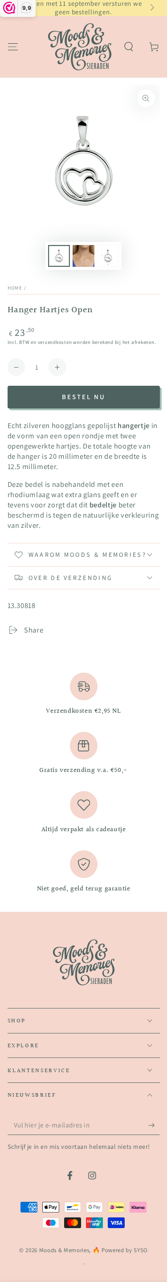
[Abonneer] (153, 1125)
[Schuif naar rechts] (151, 8)
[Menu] (12, 46)
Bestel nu (84, 396)
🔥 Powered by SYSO (120, 1250)
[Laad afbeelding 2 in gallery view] (83, 256)
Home (15, 288)
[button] (129, 46)
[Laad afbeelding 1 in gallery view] (58, 256)
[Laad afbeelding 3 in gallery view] (107, 256)
